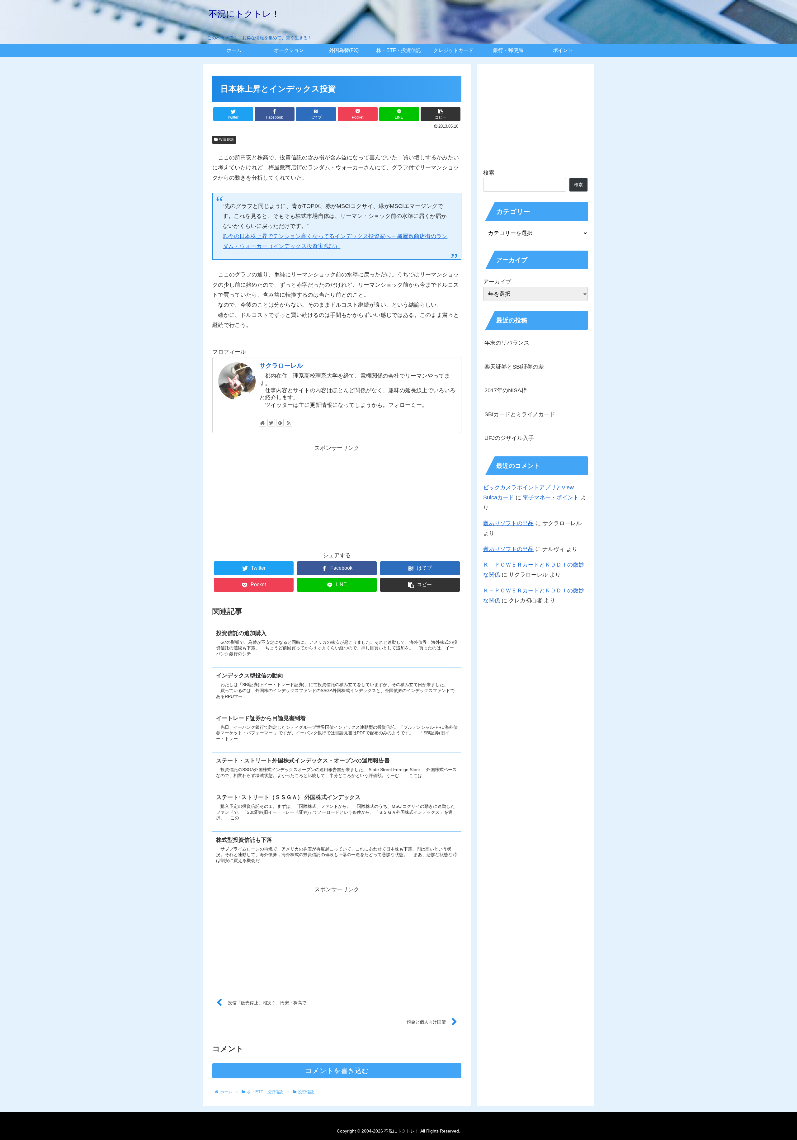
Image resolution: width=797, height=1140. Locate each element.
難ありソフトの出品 (508, 523)
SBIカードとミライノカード (519, 414)
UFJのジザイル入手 (509, 438)
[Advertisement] (336, 496)
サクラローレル (281, 365)
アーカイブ (497, 282)
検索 (488, 173)
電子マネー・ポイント (551, 497)
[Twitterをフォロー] (271, 422)
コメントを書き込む (337, 1071)
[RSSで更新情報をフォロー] (288, 422)
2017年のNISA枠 (505, 390)
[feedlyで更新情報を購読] (280, 422)
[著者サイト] (262, 422)
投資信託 (226, 139)
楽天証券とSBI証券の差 (514, 367)
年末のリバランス (506, 343)
